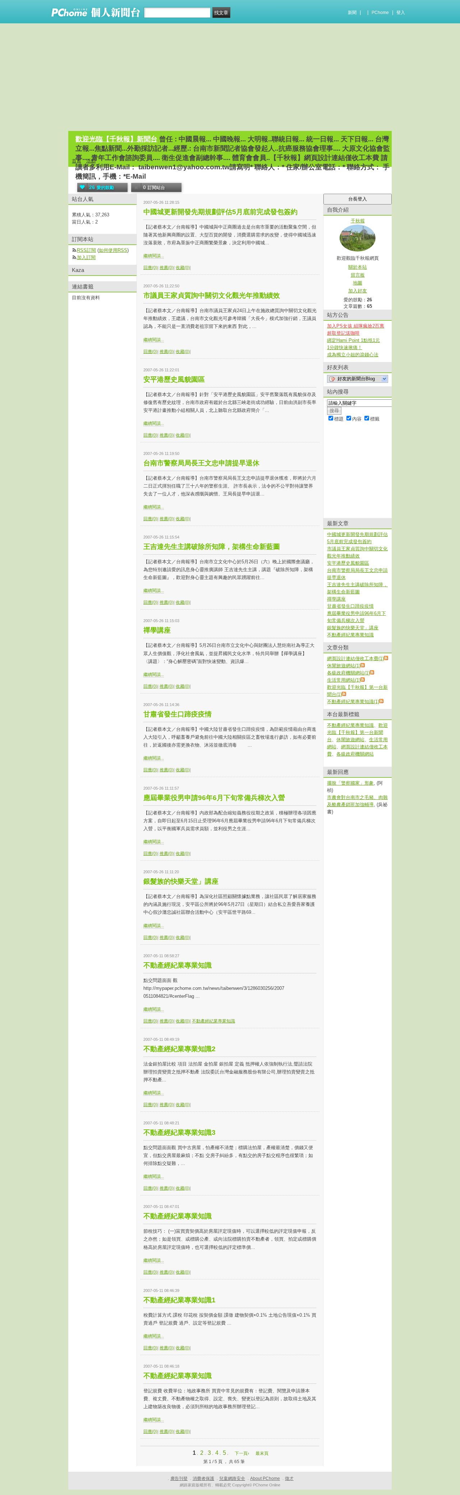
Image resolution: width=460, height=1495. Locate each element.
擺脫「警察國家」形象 (350, 783)
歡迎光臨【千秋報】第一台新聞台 (357, 732)
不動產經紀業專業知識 (177, 965)
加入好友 (357, 290)
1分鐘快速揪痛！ (344, 347)
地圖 (357, 283)
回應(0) (150, 267)
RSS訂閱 (86, 250)
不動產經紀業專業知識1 (179, 1300)
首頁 (76, 161)
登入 (400, 12)
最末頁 (262, 1453)
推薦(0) (167, 267)
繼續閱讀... (153, 255)
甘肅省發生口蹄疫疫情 (177, 714)
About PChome (265, 1478)
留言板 (358, 275)
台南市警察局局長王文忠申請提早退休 (201, 463)
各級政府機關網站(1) (348, 673)
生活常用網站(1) (343, 680)
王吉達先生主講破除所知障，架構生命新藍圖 (211, 546)
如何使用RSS (113, 250)
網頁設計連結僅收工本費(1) (355, 658)
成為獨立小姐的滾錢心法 (352, 354)
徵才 (289, 1478)
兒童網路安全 (232, 1478)
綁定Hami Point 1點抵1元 (353, 340)
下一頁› (242, 1453)
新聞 (352, 12)
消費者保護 (203, 1478)
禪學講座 (157, 630)
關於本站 (357, 267)
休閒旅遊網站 (350, 739)
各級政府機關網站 (355, 754)
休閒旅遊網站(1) (343, 665)
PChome (380, 12)
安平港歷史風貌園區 (174, 379)
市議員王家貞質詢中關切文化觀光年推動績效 (211, 295)
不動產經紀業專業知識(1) (353, 701)
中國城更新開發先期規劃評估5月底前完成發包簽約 (220, 212)
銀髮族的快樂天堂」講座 (180, 881)
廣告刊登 (179, 1478)
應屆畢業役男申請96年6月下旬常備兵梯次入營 (214, 797)
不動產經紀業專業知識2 (179, 1049)
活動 (91, 161)
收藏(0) (183, 267)
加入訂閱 (86, 257)
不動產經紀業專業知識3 (179, 1132)
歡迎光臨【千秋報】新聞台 (116, 139)
